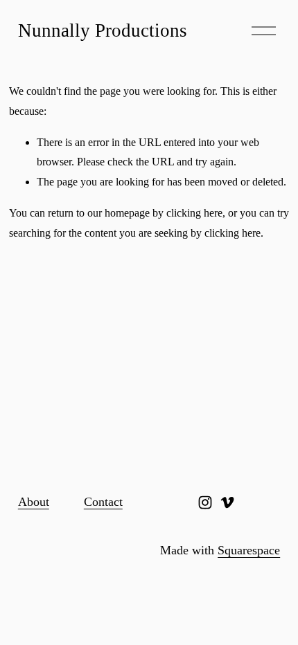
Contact (103, 502)
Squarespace (249, 550)
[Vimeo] (227, 502)
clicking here (194, 213)
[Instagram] (205, 502)
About (33, 502)
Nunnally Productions (102, 30)
